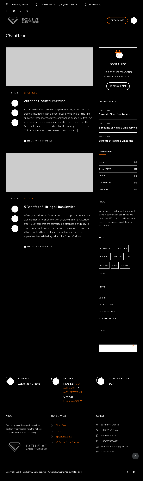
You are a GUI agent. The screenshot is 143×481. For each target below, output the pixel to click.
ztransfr (32, 141)
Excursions (61, 430)
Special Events (64, 436)
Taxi (102, 273)
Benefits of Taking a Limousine (116, 140)
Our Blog (118, 189)
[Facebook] (6, 11)
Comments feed (107, 311)
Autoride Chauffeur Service (44, 101)
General (118, 176)
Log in (102, 298)
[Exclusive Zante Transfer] (22, 20)
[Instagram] (13, 11)
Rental (104, 265)
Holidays (117, 257)
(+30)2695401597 (73, 400)
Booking (105, 248)
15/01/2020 (30, 93)
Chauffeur (46, 141)
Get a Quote (117, 20)
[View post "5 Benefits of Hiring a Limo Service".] (49, 172)
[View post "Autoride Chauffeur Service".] (49, 66)
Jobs (129, 257)
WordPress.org (107, 318)
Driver (104, 257)
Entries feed (106, 305)
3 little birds (77, 472)
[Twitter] (14, 112)
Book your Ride (118, 86)
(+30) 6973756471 (73, 392)
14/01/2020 (30, 198)
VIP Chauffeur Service (68, 442)
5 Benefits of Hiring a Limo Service (49, 207)
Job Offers (118, 183)
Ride (114, 265)
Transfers (61, 425)
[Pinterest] (14, 122)
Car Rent (118, 162)
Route (124, 265)
